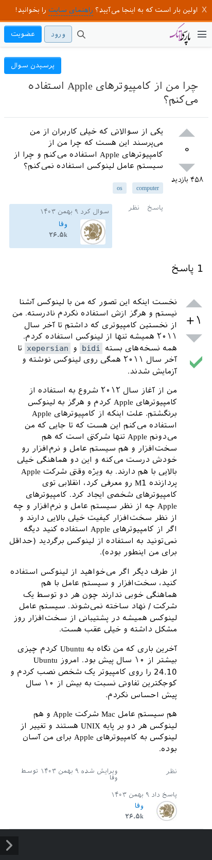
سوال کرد (94, 211)
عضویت (23, 34)
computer (147, 188)
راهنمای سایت (70, 10)
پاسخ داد (164, 794)
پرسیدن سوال (33, 65)
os (119, 188)
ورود (58, 34)
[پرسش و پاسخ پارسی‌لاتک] (180, 39)
